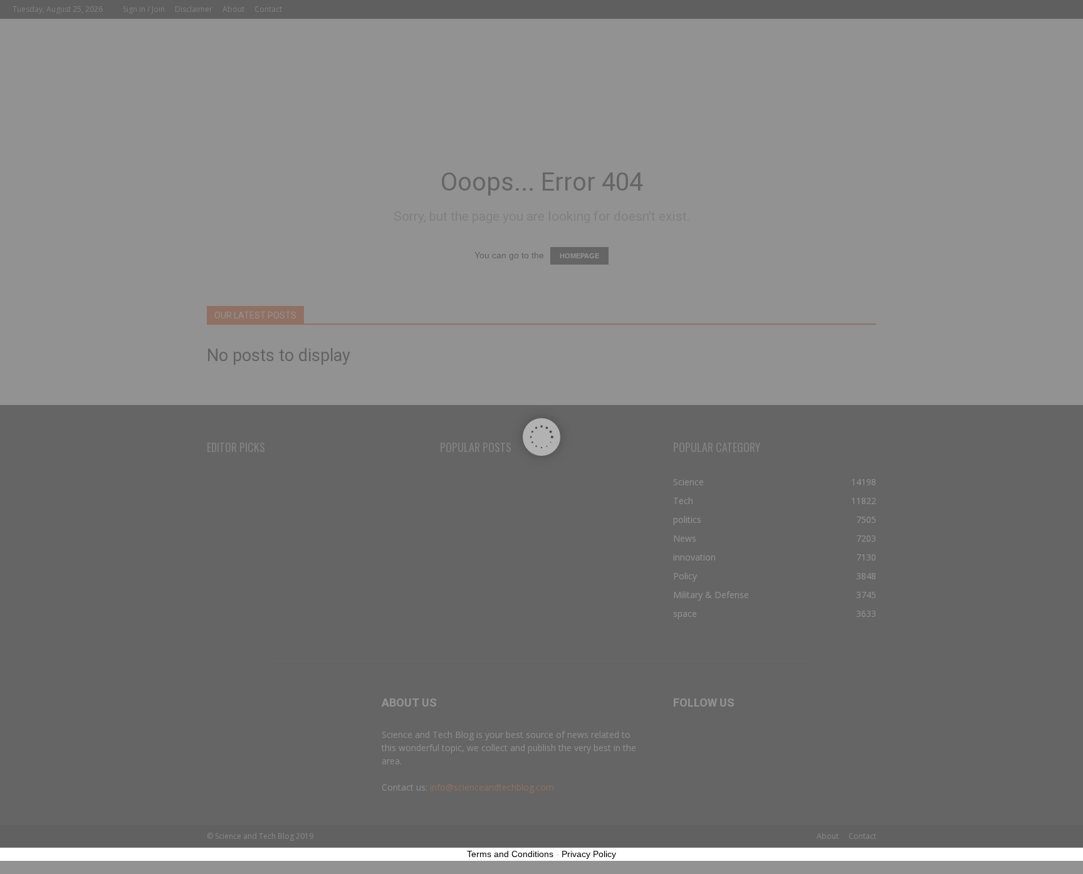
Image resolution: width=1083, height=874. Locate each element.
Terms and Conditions (510, 854)
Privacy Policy (589, 854)
